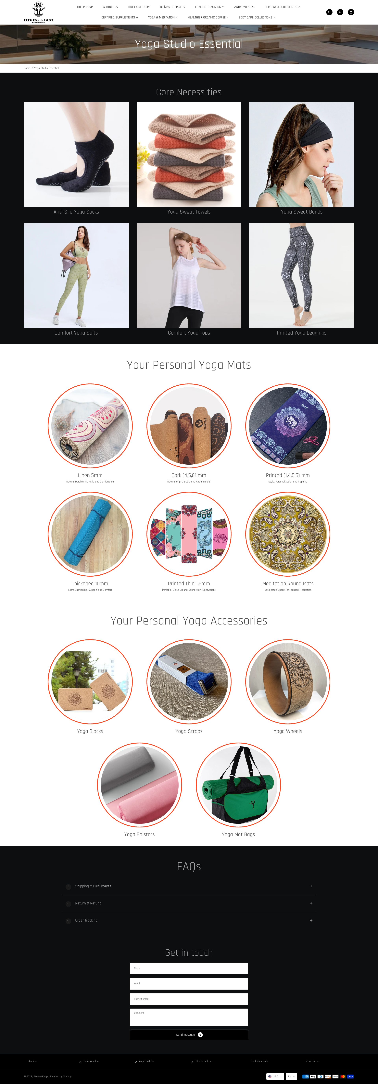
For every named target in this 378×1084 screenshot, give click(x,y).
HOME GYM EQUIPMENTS (280, 7)
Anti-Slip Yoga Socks (76, 212)
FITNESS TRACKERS (208, 7)
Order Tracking (86, 920)
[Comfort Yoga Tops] (189, 275)
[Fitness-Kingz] (38, 12)
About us (33, 1061)
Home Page (85, 7)
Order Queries (90, 1061)
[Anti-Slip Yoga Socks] (76, 154)
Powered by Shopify (60, 1076)
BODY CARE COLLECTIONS (255, 17)
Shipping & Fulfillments (93, 886)
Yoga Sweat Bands (302, 212)
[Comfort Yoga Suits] (76, 275)
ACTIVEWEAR (242, 7)
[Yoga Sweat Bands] (301, 154)
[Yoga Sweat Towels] (189, 154)
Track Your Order (139, 7)
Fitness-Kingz (40, 1076)
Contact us (110, 7)
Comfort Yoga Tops (189, 333)
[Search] (329, 12)
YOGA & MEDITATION (161, 17)
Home (27, 68)
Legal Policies (146, 1061)
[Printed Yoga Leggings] (301, 275)
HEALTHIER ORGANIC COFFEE (207, 17)
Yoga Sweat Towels (189, 212)
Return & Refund (88, 903)
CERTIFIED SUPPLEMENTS (118, 17)
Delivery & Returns (172, 7)
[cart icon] (351, 12)
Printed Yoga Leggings (302, 333)
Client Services (203, 1061)
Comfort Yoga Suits (76, 333)
